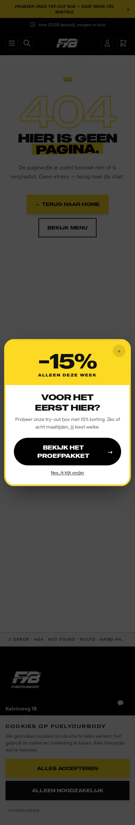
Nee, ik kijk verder (67, 472)
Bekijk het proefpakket (75, 451)
